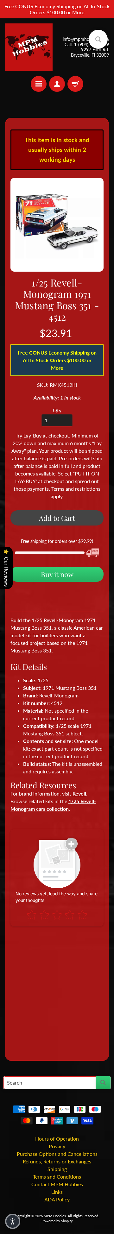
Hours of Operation (57, 1139)
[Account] (57, 84)
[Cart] (75, 84)
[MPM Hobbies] (29, 47)
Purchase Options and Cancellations (57, 1154)
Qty (57, 410)
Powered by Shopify (57, 1221)
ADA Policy (57, 1199)
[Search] (103, 1082)
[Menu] (39, 84)
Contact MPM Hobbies (57, 1184)
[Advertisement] (57, 991)
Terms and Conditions (57, 1177)
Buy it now (57, 574)
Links (57, 1192)
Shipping (57, 1169)
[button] (12, 1221)
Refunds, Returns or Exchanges (57, 1161)
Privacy (57, 1146)
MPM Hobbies (55, 1216)
